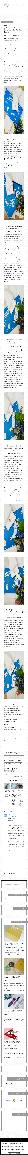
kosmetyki (18, 763)
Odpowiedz (11, 820)
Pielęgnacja (8, 768)
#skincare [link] (7, 731)
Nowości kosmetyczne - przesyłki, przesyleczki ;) (12, 977)
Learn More (11, 1153)
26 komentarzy (20, 954)
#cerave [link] (21, 729)
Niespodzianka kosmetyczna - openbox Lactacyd (14, 944)
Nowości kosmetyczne (10, 766)
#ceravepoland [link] (9, 733)
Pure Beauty (16, 768)
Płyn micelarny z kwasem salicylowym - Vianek (7, 794)
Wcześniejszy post (17, 776)
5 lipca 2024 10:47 (17, 825)
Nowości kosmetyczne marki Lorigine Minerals (13, 1011)
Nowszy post (9, 775)
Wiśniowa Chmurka (13, 815)
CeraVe (7, 145)
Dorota (10, 825)
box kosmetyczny (11, 760)
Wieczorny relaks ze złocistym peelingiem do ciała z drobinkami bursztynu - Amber (20, 799)
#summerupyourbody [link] (11, 729)
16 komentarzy (20, 990)
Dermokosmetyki (9, 763)
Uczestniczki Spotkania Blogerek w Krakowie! (12, 1042)
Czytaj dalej (7, 954)
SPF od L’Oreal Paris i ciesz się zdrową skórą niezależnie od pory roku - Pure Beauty (14, 797)
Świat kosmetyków (9, 771)
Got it (17, 1153)
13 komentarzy (20, 1057)
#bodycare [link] (14, 731)
